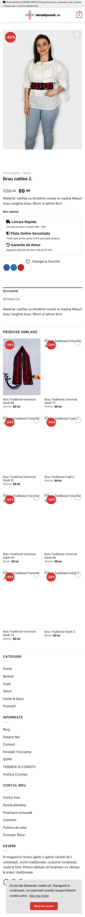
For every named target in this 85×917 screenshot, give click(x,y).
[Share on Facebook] (6, 267)
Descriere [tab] (10, 291)
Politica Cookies (15, 774)
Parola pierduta (14, 805)
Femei (7, 669)
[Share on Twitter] (13, 267)
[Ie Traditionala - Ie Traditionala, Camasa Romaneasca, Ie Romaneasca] (42, 15)
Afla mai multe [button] (39, 895)
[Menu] (5, 15)
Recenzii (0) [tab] (11, 299)
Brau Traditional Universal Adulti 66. (19, 401)
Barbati (8, 676)
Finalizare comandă (17, 813)
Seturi (7, 691)
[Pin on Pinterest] (21, 267)
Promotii (9, 706)
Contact (9, 744)
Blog (6, 729)
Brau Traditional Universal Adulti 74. (19, 633)
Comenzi (9, 820)
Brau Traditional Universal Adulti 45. (19, 555)
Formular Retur (14, 835)
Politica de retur (15, 827)
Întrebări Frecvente (17, 752)
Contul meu (11, 797)
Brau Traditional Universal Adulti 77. (60, 401)
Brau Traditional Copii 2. (59, 476)
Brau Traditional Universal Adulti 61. (19, 478)
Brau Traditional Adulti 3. (60, 631)
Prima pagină (11, 173)
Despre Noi (11, 737)
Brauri (27, 173)
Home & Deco (13, 699)
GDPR (7, 759)
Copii (7, 684)
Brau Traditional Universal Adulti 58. (60, 555)
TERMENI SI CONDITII (19, 767)
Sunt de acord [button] (43, 906)
